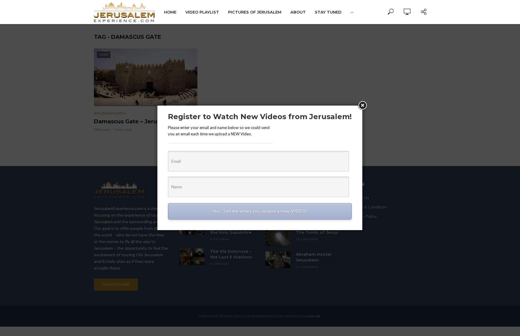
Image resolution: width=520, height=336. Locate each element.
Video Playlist (202, 12)
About (298, 12)
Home (170, 12)
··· (352, 12)
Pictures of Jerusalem (254, 12)
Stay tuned (328, 12)
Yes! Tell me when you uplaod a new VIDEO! (260, 211)
